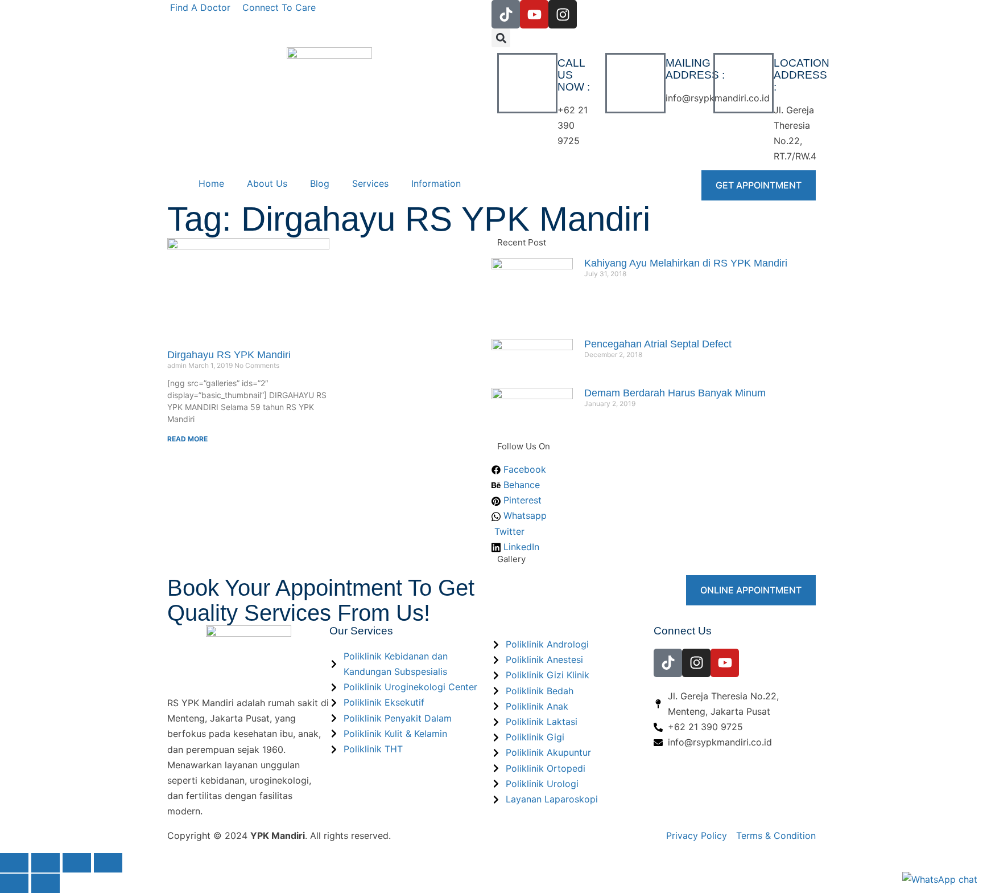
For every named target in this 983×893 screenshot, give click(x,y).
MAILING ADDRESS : (695, 69)
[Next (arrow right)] (45, 883)
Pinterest (521, 500)
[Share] (77, 862)
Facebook (523, 469)
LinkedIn (520, 546)
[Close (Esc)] (108, 862)
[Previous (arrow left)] (14, 883)
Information (436, 183)
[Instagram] (562, 14)
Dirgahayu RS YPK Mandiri (229, 355)
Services (370, 183)
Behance (520, 484)
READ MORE (187, 439)
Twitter (507, 531)
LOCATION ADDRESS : (801, 75)
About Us (267, 183)
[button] (500, 37)
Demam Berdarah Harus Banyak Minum (675, 393)
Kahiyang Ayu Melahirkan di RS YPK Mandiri (685, 263)
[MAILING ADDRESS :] (635, 83)
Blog (319, 183)
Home (211, 183)
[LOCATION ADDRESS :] (743, 83)
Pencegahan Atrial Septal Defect (658, 344)
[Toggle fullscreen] (45, 862)
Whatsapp (524, 515)
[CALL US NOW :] (527, 83)
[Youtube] (534, 14)
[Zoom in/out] (14, 862)
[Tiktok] (505, 14)
